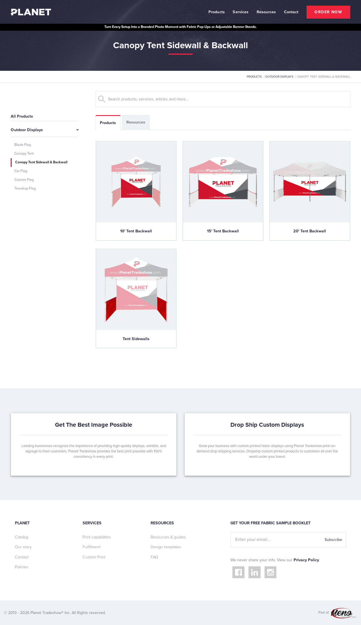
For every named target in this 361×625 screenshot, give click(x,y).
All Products (22, 116)
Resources (266, 12)
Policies (21, 567)
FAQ (154, 557)
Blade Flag (22, 145)
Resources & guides (168, 537)
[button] (216, 12)
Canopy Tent (24, 153)
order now (328, 12)
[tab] (108, 122)
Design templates (166, 547)
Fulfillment (91, 547)
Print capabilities (97, 537)
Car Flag (20, 171)
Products (216, 12)
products (254, 76)
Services (240, 12)
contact (291, 12)
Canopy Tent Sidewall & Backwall (41, 162)
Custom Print (94, 557)
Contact (21, 557)
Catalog (21, 537)
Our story (23, 547)
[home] (31, 12)
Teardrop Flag (25, 188)
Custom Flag (24, 180)
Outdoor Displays (279, 76)
